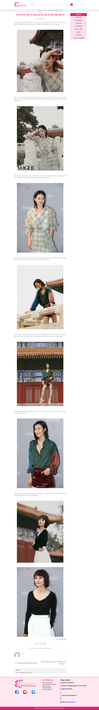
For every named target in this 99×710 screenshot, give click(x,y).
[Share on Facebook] (35, 644)
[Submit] (71, 4)
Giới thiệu (50, 10)
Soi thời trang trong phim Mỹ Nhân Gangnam (26, 663)
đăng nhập (22, 672)
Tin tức (55, 10)
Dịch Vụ (45, 10)
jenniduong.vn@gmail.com (71, 695)
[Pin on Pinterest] (43, 644)
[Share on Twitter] (38, 644)
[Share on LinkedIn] (45, 644)
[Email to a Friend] (40, 644)
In (45, 18)
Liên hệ (59, 10)
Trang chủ (40, 10)
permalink (49, 648)
